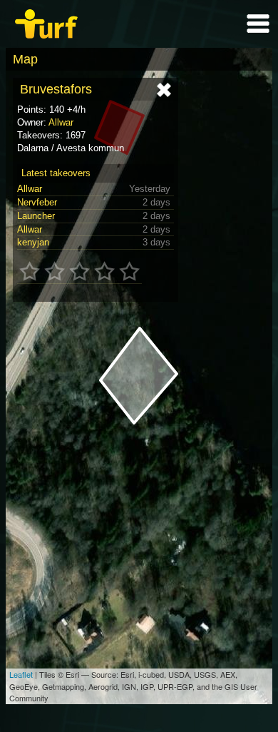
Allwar (60, 122)
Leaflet (21, 674)
